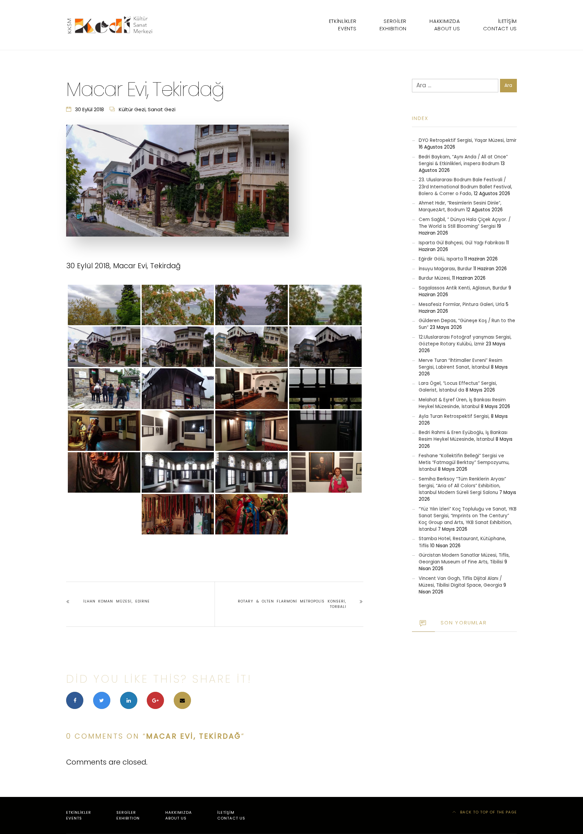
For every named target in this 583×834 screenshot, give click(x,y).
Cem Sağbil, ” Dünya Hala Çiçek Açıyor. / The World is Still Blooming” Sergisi (464, 222)
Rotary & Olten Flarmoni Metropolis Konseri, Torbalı (292, 604)
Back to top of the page (488, 812)
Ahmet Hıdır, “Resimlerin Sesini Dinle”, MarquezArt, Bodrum (460, 206)
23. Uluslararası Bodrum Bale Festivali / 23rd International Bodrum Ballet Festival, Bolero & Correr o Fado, (465, 186)
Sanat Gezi (161, 109)
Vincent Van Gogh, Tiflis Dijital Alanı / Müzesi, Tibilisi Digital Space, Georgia (460, 581)
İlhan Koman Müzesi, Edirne (116, 601)
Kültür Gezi (132, 109)
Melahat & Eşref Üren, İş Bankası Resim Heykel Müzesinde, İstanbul (462, 403)
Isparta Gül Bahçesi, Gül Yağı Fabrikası (462, 243)
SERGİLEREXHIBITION (393, 25)
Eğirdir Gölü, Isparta (441, 259)
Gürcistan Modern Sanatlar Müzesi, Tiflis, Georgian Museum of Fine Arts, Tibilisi (464, 558)
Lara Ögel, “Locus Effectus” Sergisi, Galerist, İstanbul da (458, 386)
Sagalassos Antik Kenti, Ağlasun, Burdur (463, 288)
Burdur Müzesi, (435, 278)
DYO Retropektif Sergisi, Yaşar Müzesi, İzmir (468, 140)
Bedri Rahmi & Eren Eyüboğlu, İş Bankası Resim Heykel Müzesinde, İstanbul (463, 435)
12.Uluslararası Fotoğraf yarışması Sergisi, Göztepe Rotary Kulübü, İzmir (465, 340)
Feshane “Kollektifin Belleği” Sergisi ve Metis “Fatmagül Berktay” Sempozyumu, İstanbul (464, 462)
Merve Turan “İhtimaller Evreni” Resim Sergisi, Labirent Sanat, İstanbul (460, 363)
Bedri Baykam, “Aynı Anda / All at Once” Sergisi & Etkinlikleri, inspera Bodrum (463, 160)
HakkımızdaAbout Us (444, 25)
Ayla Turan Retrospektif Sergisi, (454, 416)
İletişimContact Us (500, 25)
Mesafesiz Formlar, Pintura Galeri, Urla (461, 304)
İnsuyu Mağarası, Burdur (445, 269)
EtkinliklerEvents (343, 25)
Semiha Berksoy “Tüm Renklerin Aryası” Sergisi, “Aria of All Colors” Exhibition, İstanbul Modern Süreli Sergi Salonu (462, 486)
